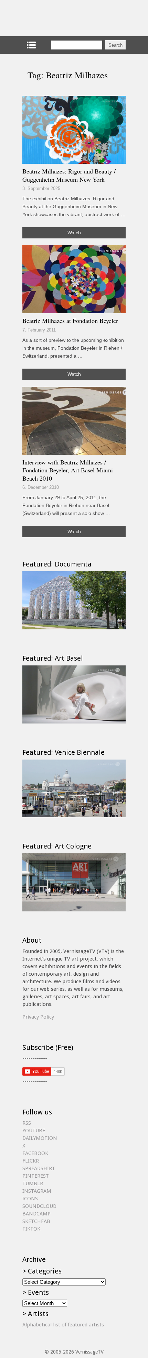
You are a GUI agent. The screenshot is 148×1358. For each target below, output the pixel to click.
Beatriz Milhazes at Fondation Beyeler (70, 320)
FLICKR (30, 1161)
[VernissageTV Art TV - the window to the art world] (56, 18)
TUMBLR (32, 1183)
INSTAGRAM (36, 1191)
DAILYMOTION (39, 1138)
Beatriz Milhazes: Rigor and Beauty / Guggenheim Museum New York (69, 175)
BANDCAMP (36, 1214)
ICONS (30, 1199)
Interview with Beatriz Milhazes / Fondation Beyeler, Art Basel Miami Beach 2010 (67, 470)
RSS (26, 1123)
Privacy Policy (38, 1017)
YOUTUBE (33, 1130)
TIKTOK (31, 1229)
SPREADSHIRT (38, 1168)
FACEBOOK (35, 1153)
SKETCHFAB (36, 1221)
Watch (74, 232)
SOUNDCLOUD (39, 1206)
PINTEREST (35, 1176)
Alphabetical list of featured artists (63, 1325)
